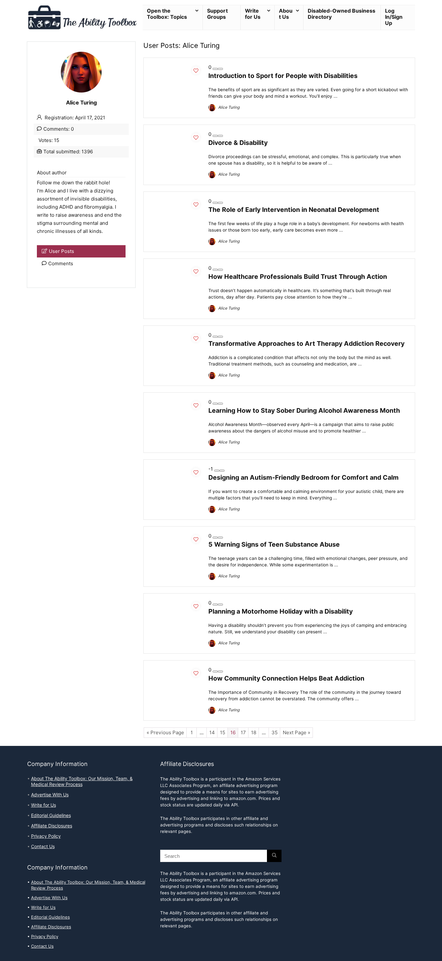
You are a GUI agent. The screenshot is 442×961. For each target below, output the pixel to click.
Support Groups (217, 14)
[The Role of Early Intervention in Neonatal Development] (176, 201)
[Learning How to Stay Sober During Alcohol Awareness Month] (176, 402)
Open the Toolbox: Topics (167, 14)
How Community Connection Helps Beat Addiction (286, 678)
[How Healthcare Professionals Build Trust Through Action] (176, 268)
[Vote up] (220, 69)
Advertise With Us (50, 794)
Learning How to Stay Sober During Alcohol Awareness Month (304, 410)
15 (222, 733)
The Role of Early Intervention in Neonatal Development (293, 209)
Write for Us (252, 14)
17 (243, 733)
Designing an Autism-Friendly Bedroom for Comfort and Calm (303, 477)
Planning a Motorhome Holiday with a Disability (280, 611)
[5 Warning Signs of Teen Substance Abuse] (176, 536)
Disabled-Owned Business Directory (341, 14)
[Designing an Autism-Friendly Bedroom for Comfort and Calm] (176, 469)
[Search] (274, 856)
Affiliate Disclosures (51, 825)
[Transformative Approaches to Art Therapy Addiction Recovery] (176, 335)
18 (253, 733)
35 (274, 733)
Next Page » (296, 733)
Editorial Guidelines (51, 815)
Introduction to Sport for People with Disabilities (283, 76)
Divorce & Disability (238, 143)
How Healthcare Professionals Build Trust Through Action (297, 276)
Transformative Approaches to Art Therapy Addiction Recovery (306, 343)
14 (212, 733)
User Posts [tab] (61, 251)
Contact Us (43, 846)
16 (233, 733)
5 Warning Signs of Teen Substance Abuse (274, 544)
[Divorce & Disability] (176, 134)
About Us (286, 14)
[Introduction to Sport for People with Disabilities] (176, 67)
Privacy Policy (46, 836)
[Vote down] (215, 69)
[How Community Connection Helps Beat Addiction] (176, 670)
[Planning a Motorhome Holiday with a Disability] (176, 603)
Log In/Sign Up (394, 17)
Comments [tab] (60, 264)
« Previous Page (165, 733)
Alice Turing (228, 107)
